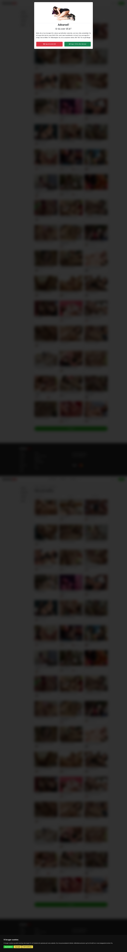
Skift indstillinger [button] (27, 946)
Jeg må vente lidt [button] (49, 44)
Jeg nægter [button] (18, 946)
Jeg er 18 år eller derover (77, 44)
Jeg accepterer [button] (8, 946)
